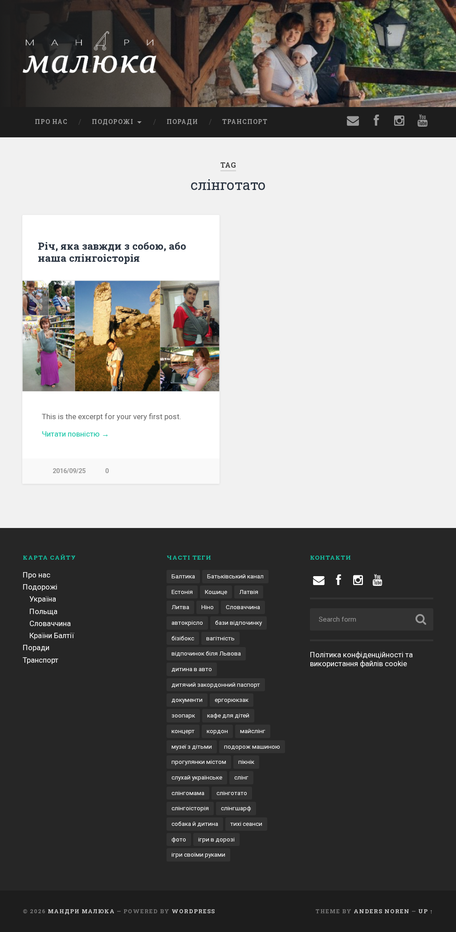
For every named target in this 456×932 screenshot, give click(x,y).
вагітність (220, 638)
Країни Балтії (51, 635)
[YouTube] (377, 580)
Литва (180, 606)
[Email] (353, 122)
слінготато (231, 792)
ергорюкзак (231, 699)
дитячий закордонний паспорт (215, 684)
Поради (182, 122)
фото (178, 839)
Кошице (216, 591)
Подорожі (113, 122)
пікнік (246, 761)
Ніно (207, 606)
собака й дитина (194, 823)
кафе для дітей (228, 715)
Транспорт (245, 122)
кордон (217, 730)
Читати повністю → (75, 433)
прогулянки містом (198, 761)
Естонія (182, 591)
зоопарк (183, 715)
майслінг (252, 730)
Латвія (248, 591)
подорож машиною (252, 746)
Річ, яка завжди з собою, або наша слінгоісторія (112, 251)
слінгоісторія (190, 808)
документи (187, 699)
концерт (183, 730)
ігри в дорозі (216, 839)
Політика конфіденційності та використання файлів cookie (361, 659)
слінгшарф (236, 808)
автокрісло (187, 622)
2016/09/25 (69, 471)
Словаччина (50, 623)
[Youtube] (399, 122)
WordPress (193, 911)
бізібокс (182, 638)
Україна (42, 598)
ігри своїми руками (198, 854)
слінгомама (187, 792)
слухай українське (196, 777)
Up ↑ (425, 911)
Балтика (183, 576)
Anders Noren (382, 911)
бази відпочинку (238, 622)
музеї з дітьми (191, 746)
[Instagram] (358, 580)
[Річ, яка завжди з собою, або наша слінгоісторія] (121, 336)
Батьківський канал (235, 576)
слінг (241, 777)
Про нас (51, 122)
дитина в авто (191, 668)
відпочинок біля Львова (206, 653)
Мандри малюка (81, 911)
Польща (43, 611)
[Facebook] (376, 122)
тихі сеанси (246, 823)
